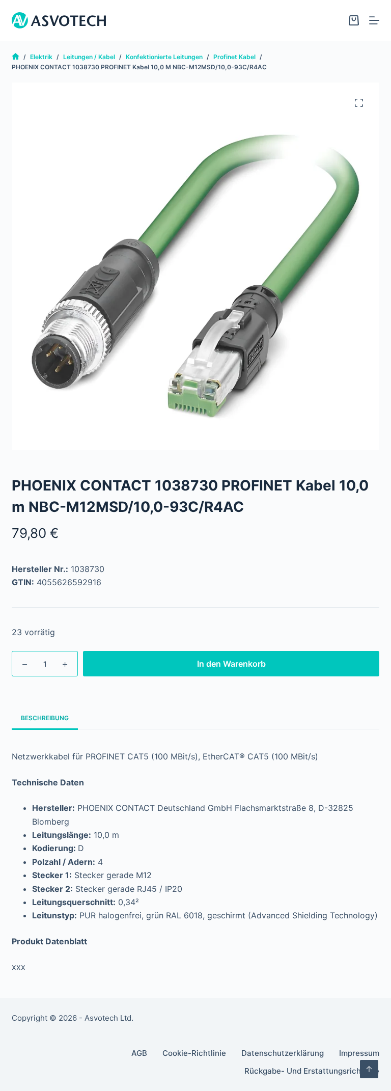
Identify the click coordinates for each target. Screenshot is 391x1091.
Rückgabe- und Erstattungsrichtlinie (311, 1071)
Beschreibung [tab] (45, 718)
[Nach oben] (369, 1069)
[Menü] (374, 20)
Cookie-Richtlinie (194, 1053)
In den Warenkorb (231, 664)
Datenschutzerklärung (282, 1053)
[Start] (15, 57)
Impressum (359, 1053)
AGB (139, 1053)
